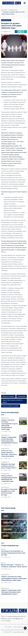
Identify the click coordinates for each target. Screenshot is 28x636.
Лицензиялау (21, 396)
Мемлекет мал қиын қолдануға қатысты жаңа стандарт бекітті (8, 466)
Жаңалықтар (13, 10)
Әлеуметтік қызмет (8, 396)
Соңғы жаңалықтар (9, 545)
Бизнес (3, 562)
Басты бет (4, 10)
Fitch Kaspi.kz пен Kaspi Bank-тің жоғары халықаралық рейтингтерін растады (13, 553)
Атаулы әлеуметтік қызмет (11, 406)
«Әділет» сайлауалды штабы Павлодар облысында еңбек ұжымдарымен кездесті (11, 592)
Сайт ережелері (18, 627)
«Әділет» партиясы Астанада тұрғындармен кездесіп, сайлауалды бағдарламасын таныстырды (14, 578)
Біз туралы (8, 627)
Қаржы (3, 549)
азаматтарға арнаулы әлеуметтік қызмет (13, 401)
